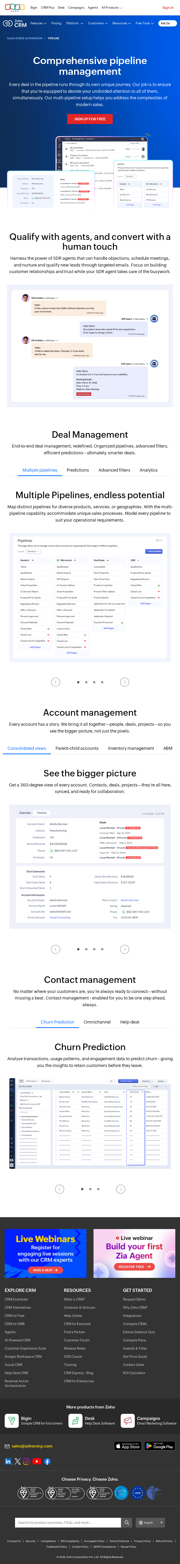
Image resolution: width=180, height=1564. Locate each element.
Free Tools (143, 23)
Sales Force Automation (24, 38)
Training (70, 1365)
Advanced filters (114, 470)
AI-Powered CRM (17, 1340)
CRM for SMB (15, 1324)
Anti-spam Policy (94, 1541)
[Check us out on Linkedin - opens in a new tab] (8, 1461)
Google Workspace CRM (23, 1356)
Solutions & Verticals (79, 1307)
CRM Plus (47, 7)
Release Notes (75, 1348)
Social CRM (13, 1365)
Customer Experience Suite (25, 1348)
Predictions (78, 470)
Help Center (73, 1316)
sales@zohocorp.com (32, 1446)
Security (31, 1541)
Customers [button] (96, 23)
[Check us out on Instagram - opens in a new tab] (26, 1461)
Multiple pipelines (39, 470)
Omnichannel (97, 1022)
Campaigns (76, 7)
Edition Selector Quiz (139, 1332)
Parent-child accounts (77, 748)
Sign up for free (90, 119)
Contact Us (14, 1541)
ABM (167, 748)
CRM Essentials (16, 1299)
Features (36, 23)
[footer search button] (126, 1523)
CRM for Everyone (77, 1324)
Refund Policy (164, 1541)
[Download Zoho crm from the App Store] (128, 1446)
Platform (72, 23)
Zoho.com (15, 7)
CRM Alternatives (18, 1307)
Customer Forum (77, 1340)
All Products (110, 7)
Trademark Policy (56, 1546)
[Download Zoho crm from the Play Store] (159, 1446)
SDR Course (73, 1356)
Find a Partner (74, 1332)
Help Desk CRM (16, 1373)
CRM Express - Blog (78, 1373)
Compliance (48, 1541)
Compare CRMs (135, 1324)
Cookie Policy (80, 1546)
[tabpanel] (90, 579)
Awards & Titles (135, 1348)
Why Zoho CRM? (135, 1307)
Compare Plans (134, 1340)
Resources (119, 23)
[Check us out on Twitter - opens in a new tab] (18, 1461)
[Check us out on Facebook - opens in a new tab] (47, 1461)
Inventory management (131, 748)
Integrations (132, 1316)
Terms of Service (119, 1541)
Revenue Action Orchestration (17, 1383)
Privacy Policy (142, 1541)
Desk (61, 7)
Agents (93, 7)
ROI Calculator (134, 1373)
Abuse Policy (128, 1546)
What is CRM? (74, 1299)
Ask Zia (165, 23)
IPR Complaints (70, 1541)
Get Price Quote (135, 1356)
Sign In (168, 8)
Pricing (56, 23)
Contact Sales (133, 1365)
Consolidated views (27, 748)
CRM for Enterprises (79, 1381)
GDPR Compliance (105, 1546)
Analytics (149, 470)
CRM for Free (14, 1316)
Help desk (129, 1022)
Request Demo (134, 1299)
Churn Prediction (57, 1022)
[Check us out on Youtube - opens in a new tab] (36, 1461)
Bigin (34, 7)
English (148, 1522)
